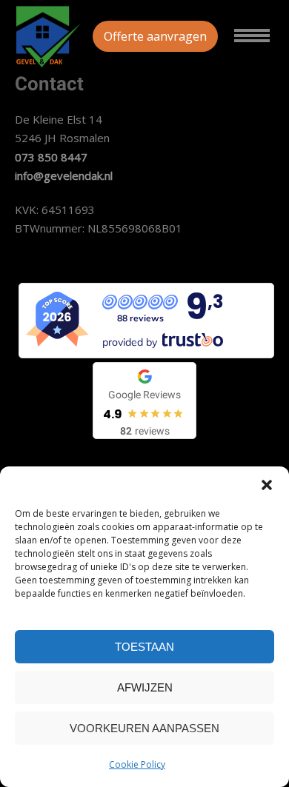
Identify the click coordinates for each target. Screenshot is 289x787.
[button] (266, 485)
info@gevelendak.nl (64, 175)
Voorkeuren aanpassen (144, 728)
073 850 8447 (51, 157)
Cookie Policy (137, 764)
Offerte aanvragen (155, 36)
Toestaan (144, 646)
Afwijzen (145, 687)
